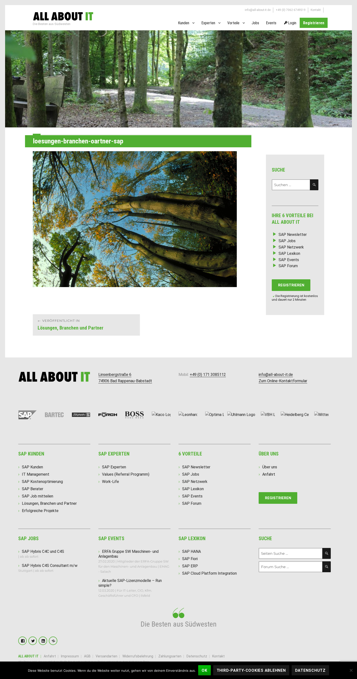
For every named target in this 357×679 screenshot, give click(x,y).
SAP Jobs (287, 241)
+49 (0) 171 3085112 (208, 374)
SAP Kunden (32, 467)
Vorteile (233, 23)
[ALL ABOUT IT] (63, 16)
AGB (87, 656)
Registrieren (313, 23)
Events (271, 23)
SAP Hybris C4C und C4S (43, 551)
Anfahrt (268, 474)
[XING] (53, 641)
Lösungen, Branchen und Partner (49, 503)
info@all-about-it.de (258, 10)
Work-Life (110, 481)
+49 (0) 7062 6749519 (291, 10)
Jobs (255, 23)
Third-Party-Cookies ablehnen (251, 670)
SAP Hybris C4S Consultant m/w (49, 565)
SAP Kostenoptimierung (42, 481)
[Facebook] (22, 641)
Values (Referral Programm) (125, 474)
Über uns (269, 467)
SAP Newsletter (293, 234)
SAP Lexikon (289, 253)
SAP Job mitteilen (37, 496)
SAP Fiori (190, 558)
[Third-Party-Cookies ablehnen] (350, 670)
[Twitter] (32, 641)
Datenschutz (197, 656)
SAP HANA (191, 551)
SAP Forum (288, 266)
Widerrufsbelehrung (137, 656)
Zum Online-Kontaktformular (283, 381)
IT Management (35, 474)
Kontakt (316, 10)
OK (204, 670)
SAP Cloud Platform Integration (209, 573)
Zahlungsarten (169, 656)
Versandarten (106, 656)
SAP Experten (114, 467)
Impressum (70, 656)
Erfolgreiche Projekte (40, 510)
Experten (208, 23)
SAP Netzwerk (291, 247)
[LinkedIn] (43, 641)
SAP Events (289, 259)
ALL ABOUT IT (28, 656)
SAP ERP (190, 566)
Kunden (183, 23)
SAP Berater (32, 489)
